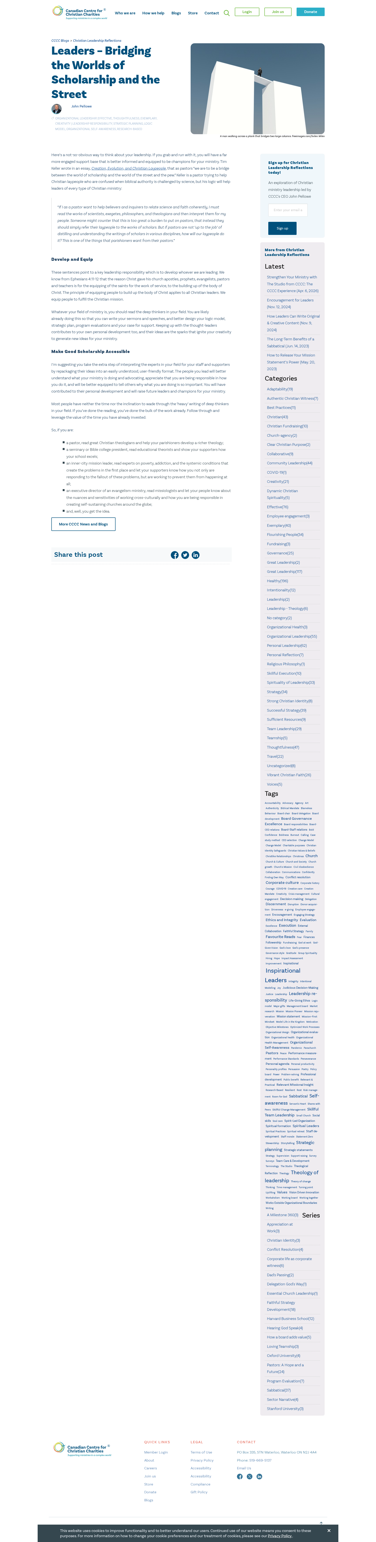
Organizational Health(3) (287, 627)
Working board (290, 1197)
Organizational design (277, 1032)
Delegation (311, 899)
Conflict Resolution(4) (285, 1249)
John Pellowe (81, 106)
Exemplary (149, 118)
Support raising (299, 1155)
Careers (150, 1468)
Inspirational (291, 963)
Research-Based (129, 129)
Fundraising (290, 942)
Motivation (312, 1021)
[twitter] (185, 555)
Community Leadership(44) (289, 463)
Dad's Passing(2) (280, 1275)
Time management (287, 1187)
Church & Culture (275, 861)
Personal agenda (277, 1064)
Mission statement (288, 1016)
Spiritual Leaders (306, 1126)
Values (282, 1192)
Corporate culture (282, 882)
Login (247, 11)
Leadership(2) (278, 599)
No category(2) (279, 617)
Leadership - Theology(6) (287, 608)
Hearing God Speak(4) (285, 1328)
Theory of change (301, 1181)
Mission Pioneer (294, 1011)
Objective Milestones (277, 1027)
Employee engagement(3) (288, 516)
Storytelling (287, 1143)
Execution (287, 925)
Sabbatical (298, 1096)
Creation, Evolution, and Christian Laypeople (128, 168)
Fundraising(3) (278, 544)
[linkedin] (196, 555)
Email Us (244, 1468)
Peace (283, 1053)
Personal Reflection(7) (285, 654)
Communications (291, 872)
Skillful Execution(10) (284, 673)
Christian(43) (277, 417)
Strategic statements (298, 1150)
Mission (280, 1011)
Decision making (291, 899)
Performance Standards (286, 1058)
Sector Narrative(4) (282, 1399)
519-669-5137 (260, 1460)
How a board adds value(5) (289, 1337)
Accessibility (201, 1468)
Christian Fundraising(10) (287, 426)
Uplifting (270, 1192)
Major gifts (279, 1006)
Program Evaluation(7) (285, 1381)
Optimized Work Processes (304, 1027)
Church (312, 855)
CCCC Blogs (60, 40)
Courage (270, 888)
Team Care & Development (292, 1160)
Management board (297, 1006)
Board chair (283, 813)
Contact (212, 13)
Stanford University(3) (285, 1408)
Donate (150, 1492)
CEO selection (289, 840)
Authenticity (272, 808)
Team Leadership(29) (284, 728)
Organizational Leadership (76, 118)
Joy (279, 988)
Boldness (284, 835)
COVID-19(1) (277, 472)
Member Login (156, 1452)
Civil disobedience (304, 867)
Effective (105, 118)
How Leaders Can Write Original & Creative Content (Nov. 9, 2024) (293, 323)
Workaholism (273, 1197)
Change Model (306, 840)
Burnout (294, 835)
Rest (299, 1090)
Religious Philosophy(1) (286, 664)
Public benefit (291, 1079)
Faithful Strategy (293, 931)
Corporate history (309, 883)
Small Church (303, 1115)
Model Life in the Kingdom (290, 1021)
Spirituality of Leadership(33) (291, 682)
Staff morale (287, 1136)
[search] (227, 13)
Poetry (305, 1069)
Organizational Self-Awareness (91, 129)
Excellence (271, 926)
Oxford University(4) (283, 1355)
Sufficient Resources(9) (286, 719)
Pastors (272, 1053)
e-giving (289, 909)
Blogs (176, 13)
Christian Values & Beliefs (301, 850)
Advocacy (287, 803)
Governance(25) (280, 553)
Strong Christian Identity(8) (289, 701)
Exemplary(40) (279, 525)
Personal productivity (302, 1064)
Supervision (283, 1155)
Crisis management (299, 894)
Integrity (293, 981)
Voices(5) (274, 784)
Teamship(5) (277, 738)
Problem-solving (290, 1074)
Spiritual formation (278, 1126)
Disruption (293, 904)
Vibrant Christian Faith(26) (289, 775)
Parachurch (310, 1048)
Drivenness (277, 909)
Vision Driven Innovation (304, 1192)
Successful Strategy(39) (286, 710)
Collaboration (273, 872)
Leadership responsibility (92, 123)
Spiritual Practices (275, 1131)
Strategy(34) (277, 691)
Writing (270, 1208)
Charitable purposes (294, 845)
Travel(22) (275, 756)
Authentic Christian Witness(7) (292, 398)
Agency (299, 802)
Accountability (273, 802)
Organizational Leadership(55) (292, 636)
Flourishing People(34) (285, 534)
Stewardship (272, 1143)
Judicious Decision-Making (300, 988)
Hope (277, 958)
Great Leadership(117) (284, 571)
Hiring (269, 958)
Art (306, 803)
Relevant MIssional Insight (295, 1085)
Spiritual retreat (295, 1131)
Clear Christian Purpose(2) (288, 444)
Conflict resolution (298, 877)
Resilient (290, 1090)
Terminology (272, 1166)
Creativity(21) (278, 481)
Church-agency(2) (282, 435)
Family (309, 931)
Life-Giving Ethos (299, 1000)
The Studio (286, 1166)
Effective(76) (277, 507)
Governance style (275, 953)
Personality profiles (276, 1069)
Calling (305, 834)
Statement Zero (304, 1136)
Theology (284, 1173)
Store (193, 13)
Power (276, 1074)
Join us (150, 1476)
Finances (309, 937)
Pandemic (296, 1048)
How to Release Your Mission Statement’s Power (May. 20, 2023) (291, 362)
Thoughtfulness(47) (283, 747)
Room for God (279, 1096)
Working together (308, 1197)
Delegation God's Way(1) (287, 1284)
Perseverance (308, 1058)
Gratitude (291, 953)
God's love (285, 948)
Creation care (295, 888)
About (149, 1460)
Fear (299, 937)
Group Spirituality (307, 953)
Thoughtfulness (126, 118)
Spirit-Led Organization (299, 1121)
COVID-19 (281, 888)
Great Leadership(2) (283, 562)
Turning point (306, 1187)
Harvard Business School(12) (290, 1318)
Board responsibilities (296, 824)
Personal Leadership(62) (287, 645)
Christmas (298, 856)
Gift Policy (199, 1492)
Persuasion (294, 1069)
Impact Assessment (292, 958)
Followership (273, 942)
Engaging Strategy (304, 914)
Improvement (274, 963)
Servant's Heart (297, 1103)
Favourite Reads (280, 936)
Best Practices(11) (281, 407)
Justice (269, 994)
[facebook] (175, 555)
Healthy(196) (277, 581)
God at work (304, 942)
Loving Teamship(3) (283, 1346)
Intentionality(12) (281, 590)
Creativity (62, 123)
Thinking (270, 1187)
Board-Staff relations (294, 829)
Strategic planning (128, 123)
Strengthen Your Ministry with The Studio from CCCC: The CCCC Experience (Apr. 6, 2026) (293, 284)
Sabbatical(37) (279, 1390)
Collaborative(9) (280, 454)
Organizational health (282, 1037)
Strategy (270, 1155)
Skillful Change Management (289, 1109)
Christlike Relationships (278, 856)
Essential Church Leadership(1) (292, 1293)
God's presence (300, 948)
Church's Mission (283, 867)
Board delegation (301, 813)
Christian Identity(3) (283, 1240)
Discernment (276, 904)
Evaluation (308, 920)
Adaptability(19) (280, 389)
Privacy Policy (202, 1460)
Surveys (270, 1160)
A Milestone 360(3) (282, 1215)
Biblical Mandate (290, 808)
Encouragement (282, 915)
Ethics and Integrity (282, 920)
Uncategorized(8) (281, 765)
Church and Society (296, 861)
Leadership (281, 994)
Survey (313, 1155)
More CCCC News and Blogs (83, 524)
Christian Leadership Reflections (97, 40)
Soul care (278, 1121)
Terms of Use (201, 1452)
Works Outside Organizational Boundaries (291, 1202)
